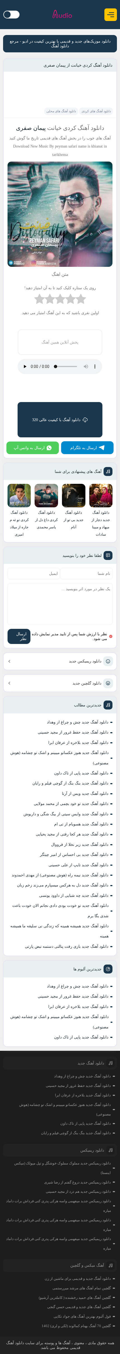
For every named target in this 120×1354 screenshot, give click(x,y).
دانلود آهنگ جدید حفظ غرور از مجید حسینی (73, 732)
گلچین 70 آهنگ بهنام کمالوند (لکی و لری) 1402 (76, 1326)
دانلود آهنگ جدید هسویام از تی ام (81, 824)
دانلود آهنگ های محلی (61, 111)
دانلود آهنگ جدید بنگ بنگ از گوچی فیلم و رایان (70, 783)
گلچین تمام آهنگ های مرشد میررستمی (81, 1288)
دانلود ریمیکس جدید (85, 661)
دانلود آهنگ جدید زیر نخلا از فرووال (79, 844)
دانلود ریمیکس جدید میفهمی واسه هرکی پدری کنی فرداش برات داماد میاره (58, 1206)
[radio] (81, 300)
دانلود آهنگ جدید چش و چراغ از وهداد (77, 722)
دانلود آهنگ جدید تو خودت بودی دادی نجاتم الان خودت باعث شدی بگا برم (60, 911)
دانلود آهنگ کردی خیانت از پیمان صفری (78, 65)
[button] (110, 14)
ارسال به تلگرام (83, 448)
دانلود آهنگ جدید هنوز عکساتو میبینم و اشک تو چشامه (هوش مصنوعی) (59, 758)
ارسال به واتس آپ (29, 448)
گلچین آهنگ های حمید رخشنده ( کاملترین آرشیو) (75, 1297)
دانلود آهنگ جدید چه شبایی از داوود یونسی (73, 895)
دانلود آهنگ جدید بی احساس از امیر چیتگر (74, 855)
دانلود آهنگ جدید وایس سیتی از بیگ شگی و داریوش (65, 814)
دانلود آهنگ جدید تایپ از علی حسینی (78, 865)
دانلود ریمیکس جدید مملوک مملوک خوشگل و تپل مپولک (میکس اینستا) (62, 1168)
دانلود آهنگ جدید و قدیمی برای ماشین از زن (78, 1278)
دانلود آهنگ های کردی (96, 111)
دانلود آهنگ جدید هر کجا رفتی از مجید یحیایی (72, 834)
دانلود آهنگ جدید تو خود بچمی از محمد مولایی (71, 804)
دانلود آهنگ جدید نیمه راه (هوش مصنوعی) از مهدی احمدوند (60, 875)
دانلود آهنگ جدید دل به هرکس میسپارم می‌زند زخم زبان (62, 885)
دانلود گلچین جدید (87, 683)
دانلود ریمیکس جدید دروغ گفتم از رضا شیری (77, 1182)
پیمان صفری (31, 128)
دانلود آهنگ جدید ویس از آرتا (85, 794)
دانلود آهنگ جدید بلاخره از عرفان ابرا (78, 743)
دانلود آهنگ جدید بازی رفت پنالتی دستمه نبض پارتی (66, 946)
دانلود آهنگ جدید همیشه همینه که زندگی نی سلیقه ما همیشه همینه (59, 931)
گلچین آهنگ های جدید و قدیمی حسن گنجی (79, 1307)
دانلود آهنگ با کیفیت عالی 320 (56, 420)
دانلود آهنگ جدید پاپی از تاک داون (81, 773)
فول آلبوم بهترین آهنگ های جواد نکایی (82, 1316)
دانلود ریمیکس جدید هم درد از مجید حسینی (78, 1191)
